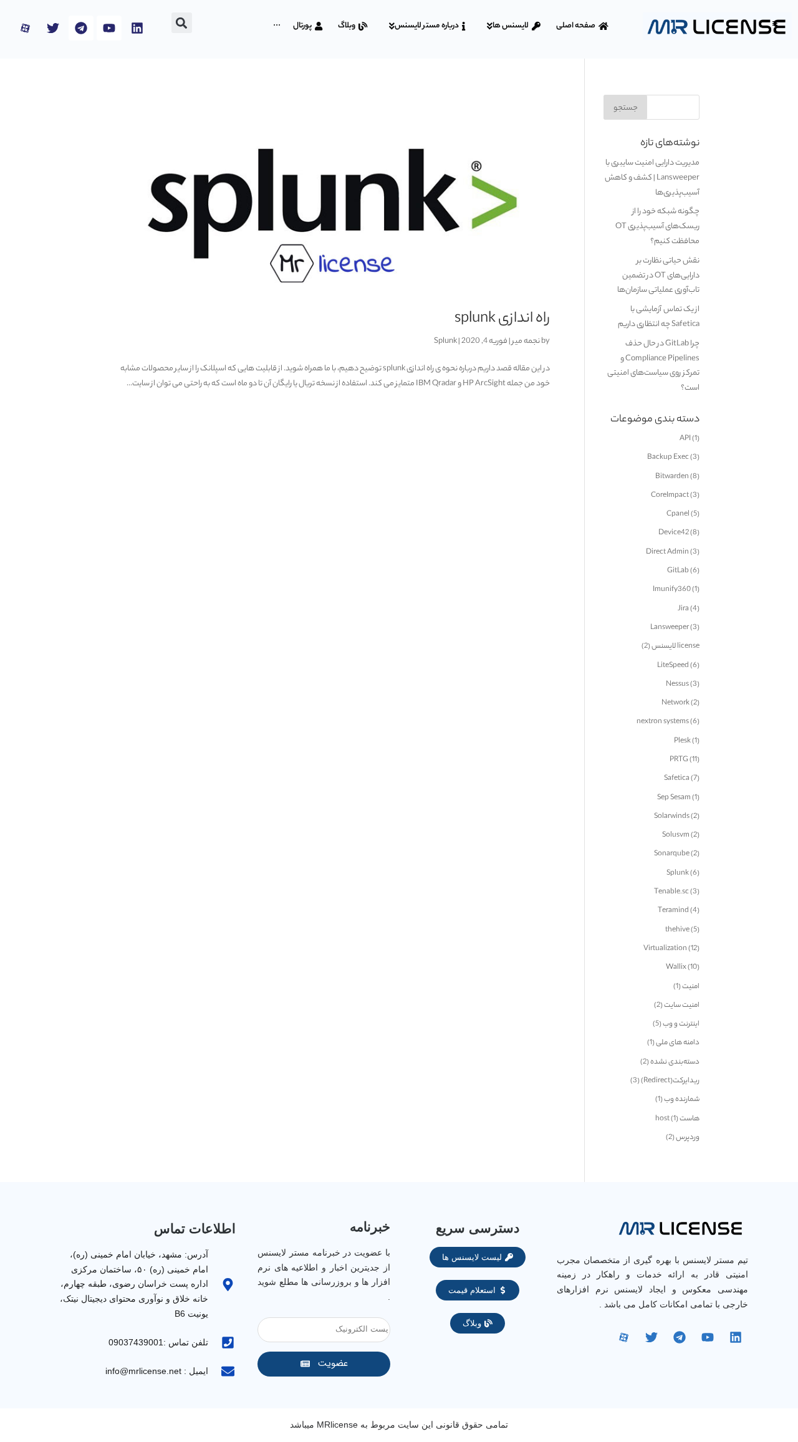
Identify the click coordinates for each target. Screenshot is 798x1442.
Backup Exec (668, 457)
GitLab (678, 571)
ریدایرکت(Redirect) (670, 1081)
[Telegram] (81, 28)
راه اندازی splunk (502, 319)
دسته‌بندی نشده (674, 1062)
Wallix (676, 967)
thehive (677, 930)
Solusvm (676, 835)
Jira (683, 609)
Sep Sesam (674, 798)
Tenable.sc (671, 892)
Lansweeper (669, 628)
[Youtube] (109, 28)
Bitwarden (672, 477)
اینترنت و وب (681, 1024)
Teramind (673, 911)
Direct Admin (667, 552)
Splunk (445, 341)
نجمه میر (526, 341)
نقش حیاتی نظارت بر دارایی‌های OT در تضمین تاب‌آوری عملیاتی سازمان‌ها (658, 275)
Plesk (682, 741)
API (685, 439)
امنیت (690, 987)
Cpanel (678, 514)
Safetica (677, 778)
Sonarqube (672, 854)
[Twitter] (53, 28)
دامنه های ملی (677, 1043)
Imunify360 (672, 590)
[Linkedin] (137, 28)
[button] (775, 23)
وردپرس (687, 1138)
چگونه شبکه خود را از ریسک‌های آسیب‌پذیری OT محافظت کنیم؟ (657, 226)
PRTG (679, 760)
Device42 (673, 533)
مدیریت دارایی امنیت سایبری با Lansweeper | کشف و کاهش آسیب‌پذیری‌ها (652, 177)
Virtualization (665, 949)
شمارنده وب (681, 1100)
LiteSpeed (673, 666)
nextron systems (663, 722)
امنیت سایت (681, 1005)
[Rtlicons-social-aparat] (24, 28)
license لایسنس (675, 646)
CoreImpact (670, 495)
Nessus (677, 684)
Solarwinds (672, 816)
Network (675, 703)
